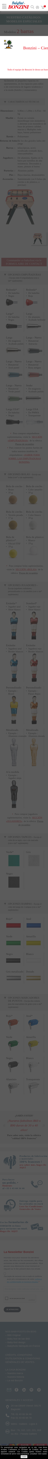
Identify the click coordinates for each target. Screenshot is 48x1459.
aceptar (24, 1456)
